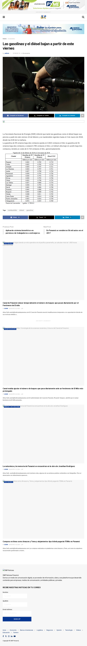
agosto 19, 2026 (15, 469)
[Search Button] (83, 17)
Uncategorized (10, 329)
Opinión (59, 630)
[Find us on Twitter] (6, 636)
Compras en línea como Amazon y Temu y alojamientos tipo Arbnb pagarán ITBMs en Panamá (41, 541)
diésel (21, 210)
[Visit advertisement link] (43, 5)
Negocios (49, 630)
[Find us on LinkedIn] (11, 636)
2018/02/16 (16, 53)
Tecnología (68, 630)
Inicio (4, 630)
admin (7, 53)
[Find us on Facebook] (3, 636)
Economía (11, 39)
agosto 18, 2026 (15, 544)
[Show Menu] (4, 17)
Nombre (5, 592)
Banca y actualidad (12, 407)
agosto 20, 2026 (15, 308)
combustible (12, 210)
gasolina (30, 210)
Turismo (15, 632)
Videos (78, 630)
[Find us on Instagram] (9, 636)
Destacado (8, 243)
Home (4, 39)
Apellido (5, 601)
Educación (6, 632)
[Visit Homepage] (43, 17)
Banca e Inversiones (26, 630)
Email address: (7, 609)
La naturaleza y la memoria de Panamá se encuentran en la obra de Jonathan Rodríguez (39, 466)
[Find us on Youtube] (15, 636)
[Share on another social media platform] (82, 115)
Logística (40, 630)
